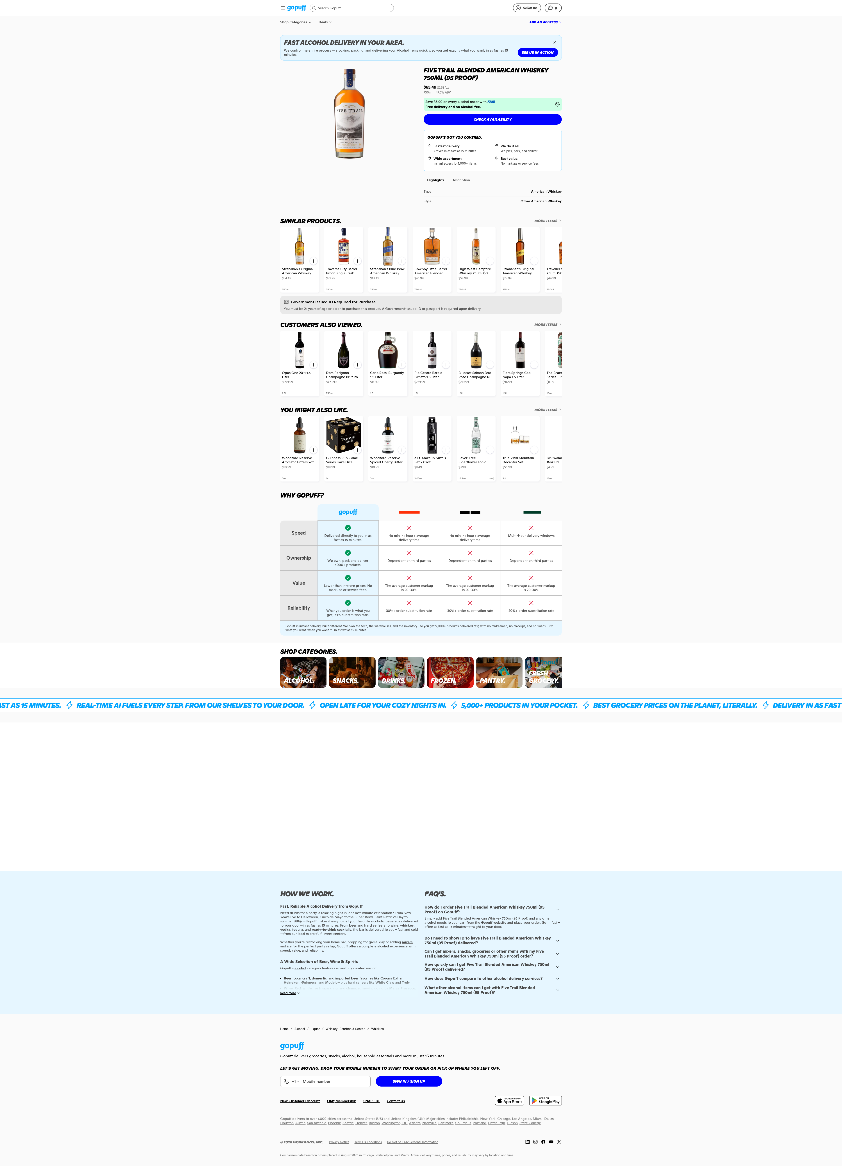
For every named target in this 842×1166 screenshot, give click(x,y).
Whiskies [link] (377, 1029)
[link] (296, 8)
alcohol (430, 922)
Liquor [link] (315, 1029)
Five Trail (439, 70)
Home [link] (284, 1029)
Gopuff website (493, 922)
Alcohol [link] (299, 1029)
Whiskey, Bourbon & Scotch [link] (345, 1029)
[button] (553, 8)
